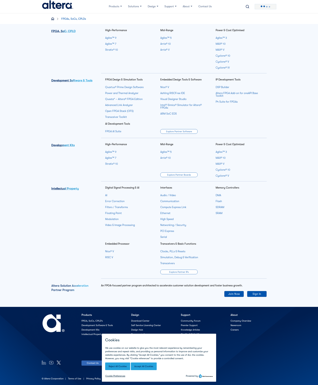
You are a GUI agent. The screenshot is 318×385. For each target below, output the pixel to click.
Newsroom (236, 325)
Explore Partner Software (179, 131)
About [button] (186, 6)
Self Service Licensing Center (146, 325)
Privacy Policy (93, 378)
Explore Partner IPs (179, 272)
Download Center (140, 320)
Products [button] (114, 6)
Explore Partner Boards (179, 174)
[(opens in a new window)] (44, 363)
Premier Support (189, 325)
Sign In (257, 293)
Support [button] (169, 6)
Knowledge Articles (190, 329)
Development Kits (63, 145)
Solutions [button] (133, 6)
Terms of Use (75, 378)
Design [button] (152, 6)
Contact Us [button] (205, 6)
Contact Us (93, 363)
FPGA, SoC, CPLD (63, 31)
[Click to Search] (247, 6)
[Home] (58, 6)
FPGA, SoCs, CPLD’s (92, 320)
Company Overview (241, 320)
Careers (235, 329)
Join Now (234, 293)
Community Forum (191, 320)
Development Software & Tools (71, 80)
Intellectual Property (65, 188)
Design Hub (137, 329)
